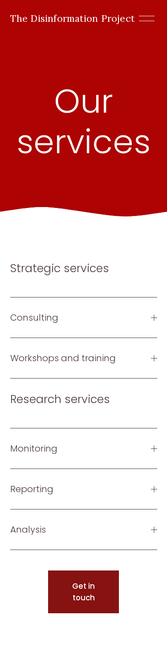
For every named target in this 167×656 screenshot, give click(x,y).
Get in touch (83, 592)
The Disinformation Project (72, 18)
